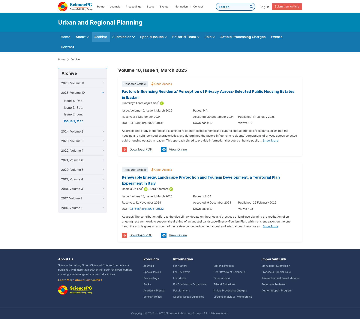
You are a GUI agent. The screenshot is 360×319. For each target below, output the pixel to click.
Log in (264, 7)
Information (181, 6)
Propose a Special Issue (276, 271)
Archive (100, 37)
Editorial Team (184, 37)
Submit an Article (287, 6)
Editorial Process (224, 265)
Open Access (222, 278)
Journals (115, 6)
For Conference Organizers (189, 284)
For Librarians (181, 290)
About (81, 37)
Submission (122, 37)
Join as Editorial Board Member (281, 278)
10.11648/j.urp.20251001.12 (146, 208)
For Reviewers (181, 271)
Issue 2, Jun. (73, 114)
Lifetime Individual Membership (233, 296)
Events (164, 6)
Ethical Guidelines (224, 284)
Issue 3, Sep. (73, 107)
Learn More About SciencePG (79, 280)
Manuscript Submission (276, 265)
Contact (198, 6)
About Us (65, 259)
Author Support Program (277, 290)
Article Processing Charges (243, 37)
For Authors (180, 265)
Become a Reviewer (274, 284)
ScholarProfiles (152, 296)
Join (208, 37)
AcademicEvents (153, 290)
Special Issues (152, 37)
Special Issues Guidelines (188, 296)
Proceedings (133, 6)
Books (150, 6)
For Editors (179, 278)
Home (100, 6)
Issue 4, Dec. (73, 101)
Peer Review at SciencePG (230, 271)
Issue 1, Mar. (74, 121)
